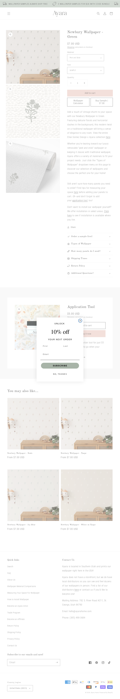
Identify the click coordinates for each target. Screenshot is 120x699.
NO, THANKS (60, 374)
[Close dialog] (80, 320)
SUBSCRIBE (60, 365)
